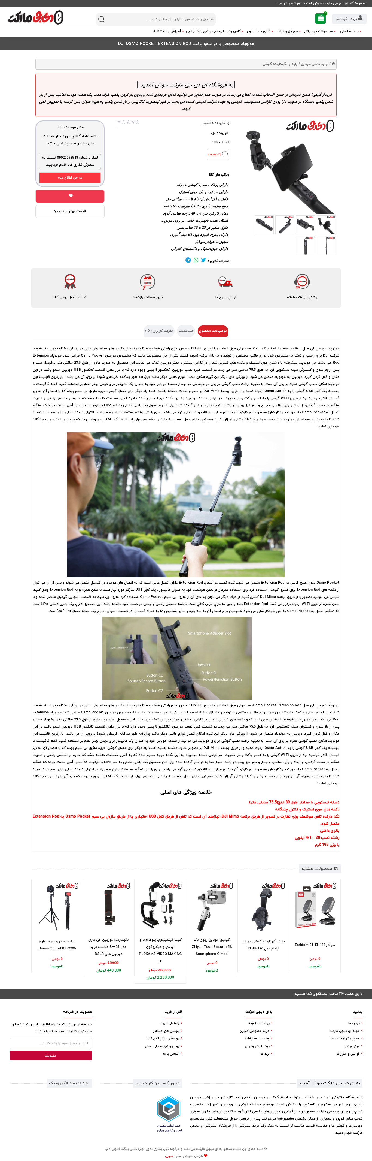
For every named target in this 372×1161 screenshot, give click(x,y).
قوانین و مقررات (348, 1054)
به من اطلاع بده (70, 177)
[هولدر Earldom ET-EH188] (314, 906)
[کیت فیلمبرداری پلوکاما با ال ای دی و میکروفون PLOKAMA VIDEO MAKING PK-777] (160, 906)
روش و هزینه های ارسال (162, 1046)
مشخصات (186, 330)
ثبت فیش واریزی (257, 1046)
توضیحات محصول (213, 330)
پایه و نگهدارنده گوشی (280, 64)
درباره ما (354, 1023)
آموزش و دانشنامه (167, 31)
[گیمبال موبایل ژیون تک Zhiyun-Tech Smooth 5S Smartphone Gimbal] (211, 906)
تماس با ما (170, 1054)
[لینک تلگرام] (188, 261)
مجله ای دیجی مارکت (344, 1031)
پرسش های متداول (165, 1031)
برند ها (265, 1054)
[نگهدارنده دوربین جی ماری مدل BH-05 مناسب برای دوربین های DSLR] (108, 906)
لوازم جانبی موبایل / (313, 64)
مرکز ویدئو (352, 1046)
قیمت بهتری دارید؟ (70, 211)
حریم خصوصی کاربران (254, 1031)
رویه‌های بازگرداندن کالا (163, 1038)
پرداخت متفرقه (259, 1023)
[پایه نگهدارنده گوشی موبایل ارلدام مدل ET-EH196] (263, 906)
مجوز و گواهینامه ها (345, 1038)
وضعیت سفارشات (257, 1038)
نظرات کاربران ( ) (159, 330)
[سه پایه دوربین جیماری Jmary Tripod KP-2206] (57, 906)
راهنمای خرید (170, 1023)
